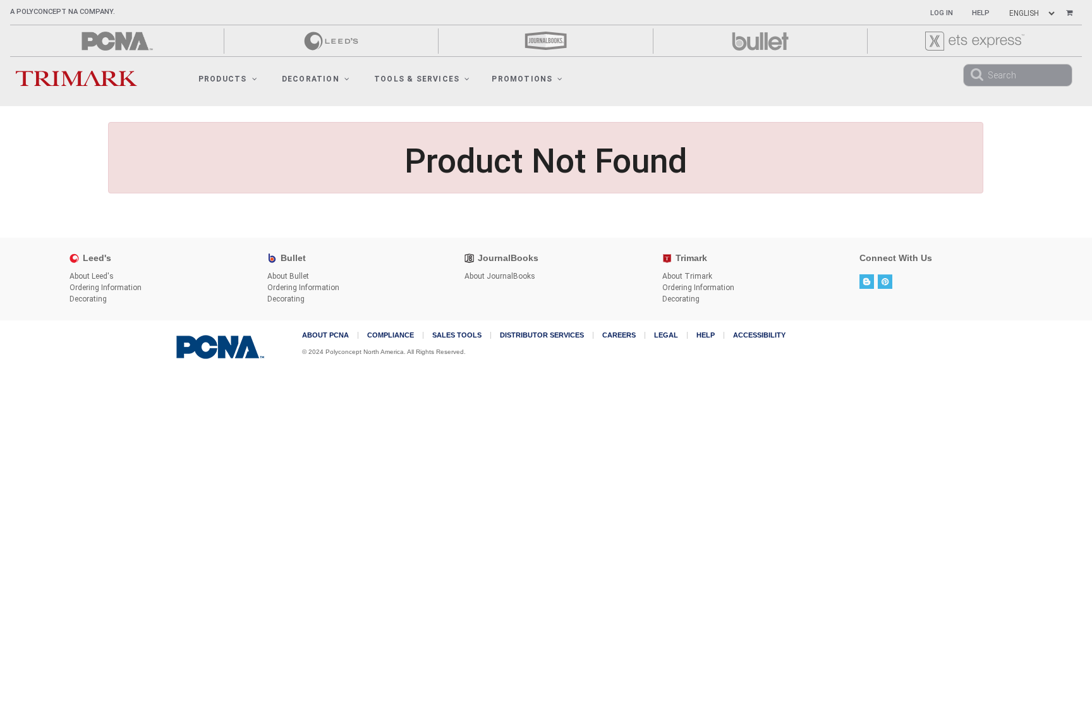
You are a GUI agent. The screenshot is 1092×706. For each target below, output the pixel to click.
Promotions (522, 79)
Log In (941, 13)
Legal (666, 335)
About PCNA (325, 335)
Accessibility (759, 335)
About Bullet (288, 276)
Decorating (88, 299)
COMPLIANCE (390, 335)
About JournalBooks (499, 276)
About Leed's (92, 276)
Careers (619, 335)
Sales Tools (457, 335)
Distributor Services (542, 335)
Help (981, 13)
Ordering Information (106, 287)
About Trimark (687, 276)
